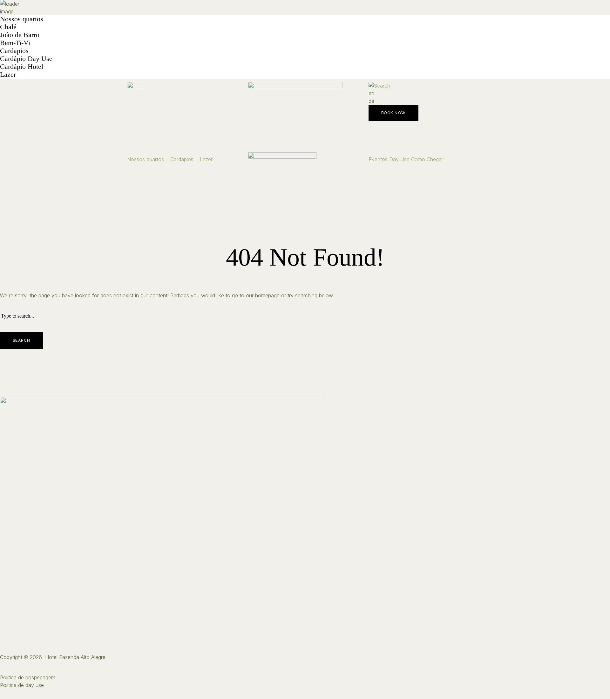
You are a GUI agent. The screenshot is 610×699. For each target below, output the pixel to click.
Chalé (8, 27)
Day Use (399, 159)
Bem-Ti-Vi (15, 43)
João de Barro (19, 35)
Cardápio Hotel (21, 66)
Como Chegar (427, 159)
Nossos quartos (21, 19)
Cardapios (14, 51)
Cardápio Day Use (26, 59)
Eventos (378, 159)
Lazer (8, 74)
